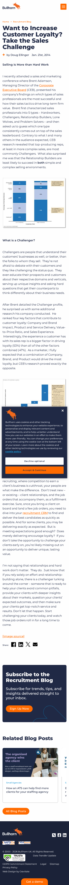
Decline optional (34, 461)
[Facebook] (59, 835)
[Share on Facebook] (13, 645)
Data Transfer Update (44, 855)
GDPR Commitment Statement (20, 864)
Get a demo (34, 881)
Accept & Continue (34, 470)
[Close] (62, 410)
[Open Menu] (63, 7)
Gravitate (24, 871)
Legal (43, 864)
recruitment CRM (35, 513)
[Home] (12, 8)
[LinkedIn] (64, 835)
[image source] (13, 636)
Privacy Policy (10, 867)
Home (6, 21)
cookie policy (13, 451)
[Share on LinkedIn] (20, 645)
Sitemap (54, 864)
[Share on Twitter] (28, 645)
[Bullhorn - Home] (13, 832)
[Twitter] (54, 835)
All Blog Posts (16, 811)
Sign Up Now (19, 708)
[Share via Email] (35, 645)
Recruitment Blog (22, 21)
